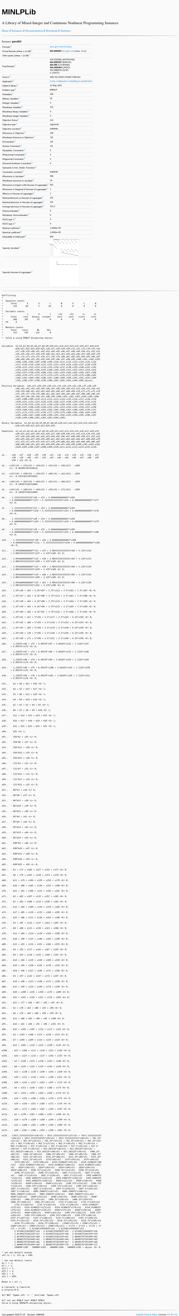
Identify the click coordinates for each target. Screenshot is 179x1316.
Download (51, 30)
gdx (68, 51)
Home (5, 30)
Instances (17, 30)
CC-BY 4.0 (172, 1314)
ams (52, 47)
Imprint (139, 1314)
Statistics (66, 30)
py (71, 47)
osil (67, 47)
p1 (63, 51)
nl (64, 47)
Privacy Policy (150, 1314)
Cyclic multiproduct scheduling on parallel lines (71, 81)
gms (57, 47)
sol (71, 51)
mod (61, 47)
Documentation (34, 30)
